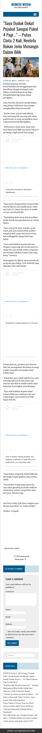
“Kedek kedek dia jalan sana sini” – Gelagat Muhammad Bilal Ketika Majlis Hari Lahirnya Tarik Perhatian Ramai (21, 688)
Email (7, 617)
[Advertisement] (23, 338)
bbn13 (14, 80)
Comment (9, 591)
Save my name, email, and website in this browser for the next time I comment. (20, 634)
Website (8, 624)
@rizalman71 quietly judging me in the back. (22, 323)
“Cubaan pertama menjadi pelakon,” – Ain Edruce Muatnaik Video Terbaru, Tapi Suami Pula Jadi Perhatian (20, 697)
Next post (19, 559)
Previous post (23, 556)
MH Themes (31, 731)
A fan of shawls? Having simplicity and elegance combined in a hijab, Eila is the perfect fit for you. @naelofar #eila (20, 459)
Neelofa (21, 196)
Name (8, 609)
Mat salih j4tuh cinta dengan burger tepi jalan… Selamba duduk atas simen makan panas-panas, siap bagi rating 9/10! (20, 718)
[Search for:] (21, 655)
